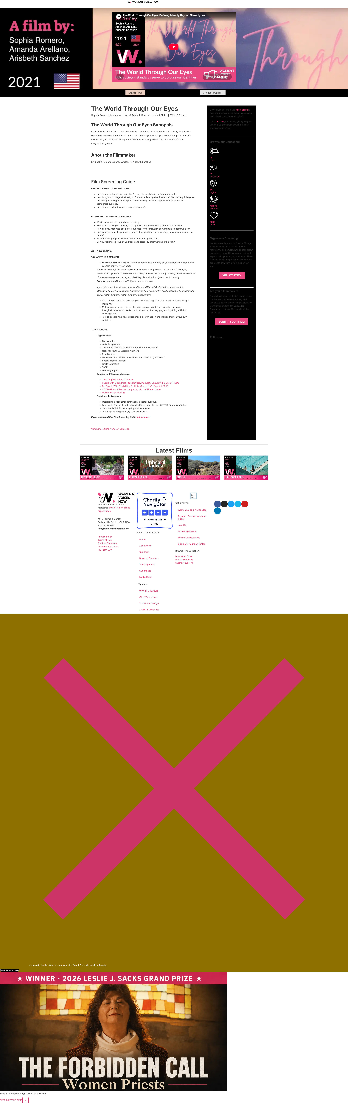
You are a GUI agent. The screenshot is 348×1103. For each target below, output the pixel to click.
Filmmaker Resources (189, 537)
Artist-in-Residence (149, 609)
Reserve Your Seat (9, 970)
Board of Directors (149, 558)
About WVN (145, 545)
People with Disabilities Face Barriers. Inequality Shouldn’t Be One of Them (140, 382)
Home (142, 539)
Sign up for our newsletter (191, 544)
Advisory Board (147, 564)
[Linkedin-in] (244, 344)
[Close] (174, 961)
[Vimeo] (237, 504)
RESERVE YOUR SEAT (11, 1100)
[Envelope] (250, 344)
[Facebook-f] (214, 344)
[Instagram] (220, 344)
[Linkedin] (217, 510)
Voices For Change (149, 603)
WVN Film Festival (148, 590)
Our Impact (145, 570)
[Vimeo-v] (232, 344)
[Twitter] (226, 344)
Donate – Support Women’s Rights (192, 517)
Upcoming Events (187, 531)
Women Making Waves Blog (192, 509)
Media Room (145, 577)
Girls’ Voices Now (148, 597)
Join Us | (182, 525)
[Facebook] (217, 504)
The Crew (219, 121)
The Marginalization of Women (117, 379)
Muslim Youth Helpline (113, 392)
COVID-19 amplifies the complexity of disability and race (131, 389)
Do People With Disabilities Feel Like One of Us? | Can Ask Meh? (135, 386)
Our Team (144, 552)
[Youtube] (238, 344)
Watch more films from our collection (110, 428)
